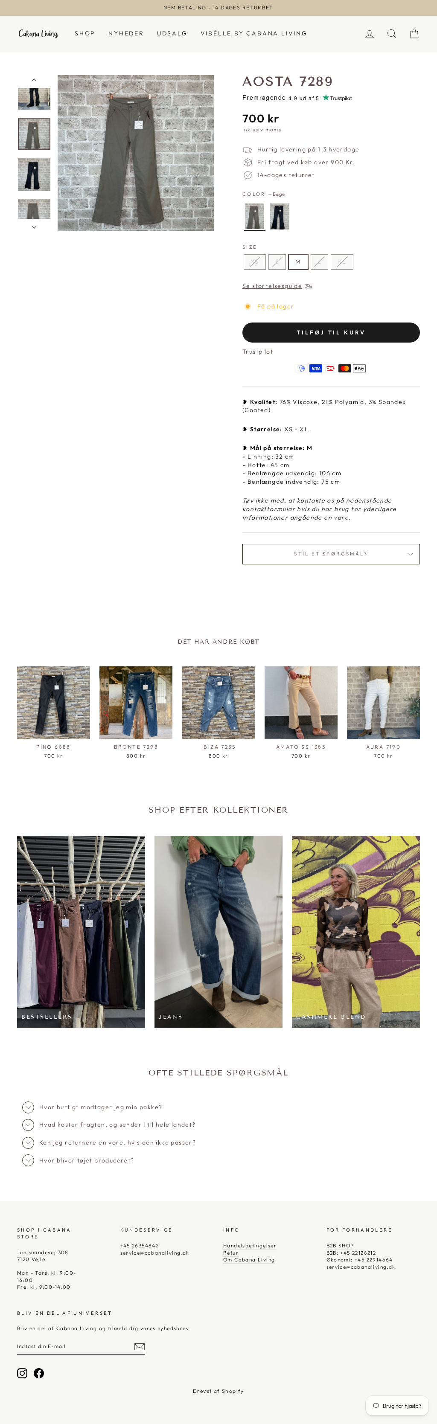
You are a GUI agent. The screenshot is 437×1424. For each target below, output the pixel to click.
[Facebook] (39, 1373)
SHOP (85, 33)
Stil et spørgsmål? (331, 554)
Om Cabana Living (249, 1259)
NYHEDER (126, 33)
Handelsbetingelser (250, 1245)
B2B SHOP (340, 1245)
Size (249, 247)
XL (342, 261)
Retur (231, 1253)
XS (255, 261)
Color (263, 194)
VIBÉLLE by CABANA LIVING (254, 33)
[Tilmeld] (139, 1347)
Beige (254, 216)
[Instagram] (22, 1373)
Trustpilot (257, 351)
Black (279, 216)
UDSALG (172, 33)
